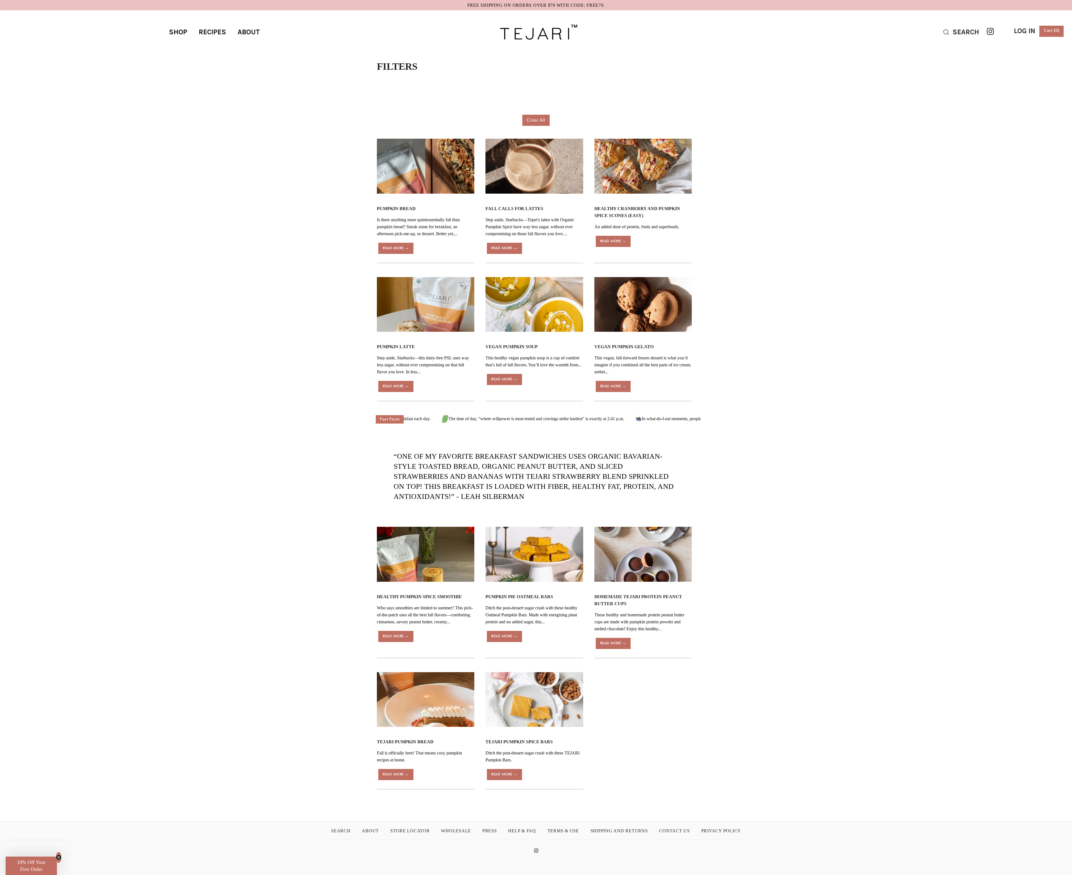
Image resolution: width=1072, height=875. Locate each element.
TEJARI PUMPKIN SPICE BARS (519, 741)
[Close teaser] (58, 857)
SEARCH (341, 830)
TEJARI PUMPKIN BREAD (405, 741)
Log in (1024, 31)
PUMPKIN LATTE (396, 346)
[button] (31, 866)
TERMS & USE (563, 830)
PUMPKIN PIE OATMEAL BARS (519, 596)
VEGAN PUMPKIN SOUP (511, 346)
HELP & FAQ (522, 830)
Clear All (536, 120)
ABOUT (249, 32)
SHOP (178, 32)
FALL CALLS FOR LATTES (514, 208)
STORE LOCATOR (410, 830)
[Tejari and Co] (536, 19)
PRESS (489, 830)
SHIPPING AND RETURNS (619, 830)
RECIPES (212, 32)
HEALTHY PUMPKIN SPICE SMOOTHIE (419, 596)
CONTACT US (674, 830)
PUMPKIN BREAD (396, 208)
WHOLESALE (456, 830)
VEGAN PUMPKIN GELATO (624, 346)
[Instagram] (990, 31)
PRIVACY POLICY (721, 830)
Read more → (396, 248)
